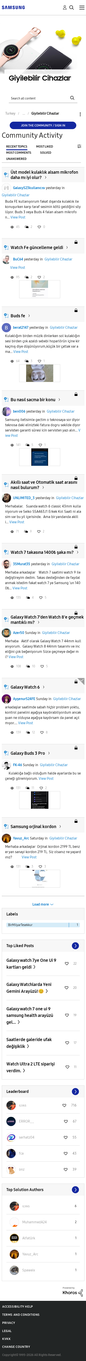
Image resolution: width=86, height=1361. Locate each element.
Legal (7, 1331)
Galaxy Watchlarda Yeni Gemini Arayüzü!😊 (28, 988)
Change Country (16, 1347)
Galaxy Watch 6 (25, 687)
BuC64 (18, 259)
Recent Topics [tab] (16, 146)
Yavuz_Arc (21, 838)
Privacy (8, 1323)
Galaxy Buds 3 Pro (28, 753)
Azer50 (18, 633)
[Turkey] (13, 7)
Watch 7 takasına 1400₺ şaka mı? (42, 552)
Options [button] (73, 114)
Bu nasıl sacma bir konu (33, 399)
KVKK (6, 1339)
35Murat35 (21, 564)
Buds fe (18, 315)
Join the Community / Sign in (43, 125)
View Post (17, 217)
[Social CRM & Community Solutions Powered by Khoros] (73, 1291)
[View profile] (6, 188)
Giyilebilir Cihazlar (16, 195)
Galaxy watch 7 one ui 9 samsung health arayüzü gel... (29, 1015)
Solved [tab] (45, 153)
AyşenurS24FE (24, 699)
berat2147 (20, 327)
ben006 (19, 411)
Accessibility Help (17, 1307)
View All (43, 946)
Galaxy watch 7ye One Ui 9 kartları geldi (31, 964)
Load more (40, 904)
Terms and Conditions (21, 1315)
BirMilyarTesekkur (20, 925)
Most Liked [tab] (44, 146)
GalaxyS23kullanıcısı (29, 188)
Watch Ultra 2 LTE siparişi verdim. (30, 1067)
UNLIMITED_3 (24, 498)
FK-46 (17, 765)
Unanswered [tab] (16, 159)
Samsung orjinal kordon (33, 826)
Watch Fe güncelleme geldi (37, 247)
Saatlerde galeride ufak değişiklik (29, 1043)
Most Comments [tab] (18, 153)
